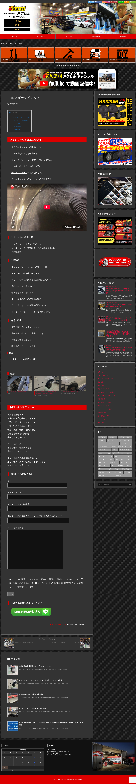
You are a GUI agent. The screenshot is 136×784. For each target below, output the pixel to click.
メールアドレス (14, 492)
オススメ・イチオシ (105, 378)
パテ (114, 450)
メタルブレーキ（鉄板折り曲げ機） (31, 694)
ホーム (5, 43)
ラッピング (127, 456)
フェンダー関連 (124, 450)
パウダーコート (103, 450)
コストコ (101, 443)
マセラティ (118, 456)
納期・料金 (16, 126)
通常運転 (127, 472)
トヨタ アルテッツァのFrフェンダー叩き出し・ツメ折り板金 (40, 680)
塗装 (101, 385)
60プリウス (102, 437)
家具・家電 (102, 462)
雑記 (101, 423)
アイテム (102, 419)
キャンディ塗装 (124, 440)
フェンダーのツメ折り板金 (17, 391)
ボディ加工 (102, 456)
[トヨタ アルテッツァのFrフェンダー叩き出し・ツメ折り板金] (46, 383)
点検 (108, 472)
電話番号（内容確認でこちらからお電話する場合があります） (35, 516)
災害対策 (101, 472)
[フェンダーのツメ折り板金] (19, 383)
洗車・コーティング (105, 469)
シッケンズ (112, 443)
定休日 (128, 459)
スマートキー (103, 446)
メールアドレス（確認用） (19, 504)
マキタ (110, 456)
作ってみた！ (103, 416)
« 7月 (12, 770)
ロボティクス (119, 459)
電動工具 (118, 475)
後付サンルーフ (104, 406)
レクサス (101, 459)
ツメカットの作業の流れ (20, 120)
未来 (128, 466)
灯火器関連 (125, 469)
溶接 (116, 469)
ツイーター (112, 446)
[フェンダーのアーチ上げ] (73, 383)
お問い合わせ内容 (15, 528)
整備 (113, 466)
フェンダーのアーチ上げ (70, 391)
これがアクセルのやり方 (76, 624)
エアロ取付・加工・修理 (106, 392)
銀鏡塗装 (101, 475)
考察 (114, 472)
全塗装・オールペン (105, 389)
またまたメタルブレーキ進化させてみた (33, 708)
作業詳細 (15, 123)
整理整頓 (120, 466)
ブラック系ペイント (119, 453)
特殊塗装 (101, 399)
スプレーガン (124, 443)
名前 (9, 481)
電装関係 (102, 412)
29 (34, 765)
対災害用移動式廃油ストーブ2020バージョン (35, 666)
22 (34, 762)
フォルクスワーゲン (105, 453)
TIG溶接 (101, 440)
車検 (120, 472)
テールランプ (122, 446)
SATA (128, 437)
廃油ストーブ (124, 462)
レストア (109, 459)
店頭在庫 (112, 462)
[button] (3, 55)
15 (34, 760)
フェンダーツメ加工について (19, 117)
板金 (100, 382)
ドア (129, 446)
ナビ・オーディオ (105, 409)
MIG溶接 (121, 437)
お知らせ (102, 372)
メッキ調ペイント (104, 402)
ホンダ (129, 453)
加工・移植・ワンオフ (17, 43)
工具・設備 (103, 375)
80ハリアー (112, 437)
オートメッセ (112, 440)
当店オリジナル (103, 466)
